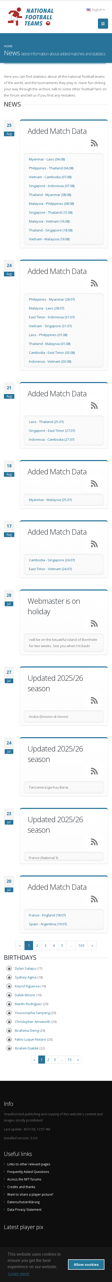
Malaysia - (37, 203)
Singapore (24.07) (61, 560)
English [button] (97, 10)
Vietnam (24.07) (60, 569)
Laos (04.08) (56, 159)
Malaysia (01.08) (57, 343)
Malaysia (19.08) (57, 239)
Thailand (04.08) (61, 168)
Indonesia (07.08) (61, 185)
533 (81, 945)
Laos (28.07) (55, 308)
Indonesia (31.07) (61, 317)
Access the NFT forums (24, 1179)
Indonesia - (38, 361)
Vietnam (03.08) (59, 361)
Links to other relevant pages (28, 1164)
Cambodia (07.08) (58, 177)
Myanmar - (38, 159)
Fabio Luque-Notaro (30, 1039)
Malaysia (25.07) (59, 499)
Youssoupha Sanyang (32, 1012)
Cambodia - (38, 352)
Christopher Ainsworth (32, 1021)
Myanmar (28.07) (62, 299)
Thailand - (37, 194)
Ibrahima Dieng (27, 1030)
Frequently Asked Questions (28, 1172)
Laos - (34, 334)
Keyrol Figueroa (27, 986)
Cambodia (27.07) (60, 439)
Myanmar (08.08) (58, 194)
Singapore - (38, 185)
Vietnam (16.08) (58, 221)
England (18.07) (54, 915)
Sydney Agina (25, 977)
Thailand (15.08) (60, 212)
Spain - (35, 924)
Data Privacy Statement (24, 1209)
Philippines (37, 299)
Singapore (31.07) (58, 326)
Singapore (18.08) (58, 230)
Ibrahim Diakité (27, 1048)
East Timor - (38, 317)
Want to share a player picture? (30, 1194)
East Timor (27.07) (61, 430)
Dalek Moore (25, 995)
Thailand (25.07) (51, 421)
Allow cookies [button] (86, 1264)
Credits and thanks (21, 1187)
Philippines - (39, 168)
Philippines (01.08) (53, 334)
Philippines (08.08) (60, 203)
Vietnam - (37, 177)
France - (35, 915)
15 (69, 1059)
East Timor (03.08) (61, 352)
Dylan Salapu (25, 968)
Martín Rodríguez (28, 1003)
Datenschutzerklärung (23, 1202)
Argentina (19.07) (54, 924)
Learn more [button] (18, 1274)
